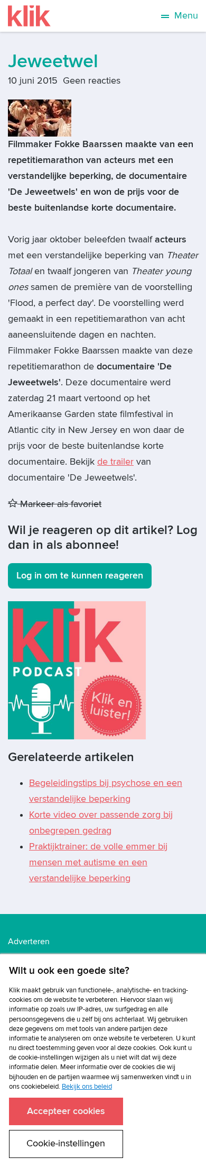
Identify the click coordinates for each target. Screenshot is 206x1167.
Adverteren (29, 941)
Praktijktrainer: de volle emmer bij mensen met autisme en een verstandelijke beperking (98, 862)
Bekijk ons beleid (87, 1086)
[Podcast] (77, 669)
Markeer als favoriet (59, 504)
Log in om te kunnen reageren (79, 575)
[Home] (29, 15)
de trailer (115, 461)
